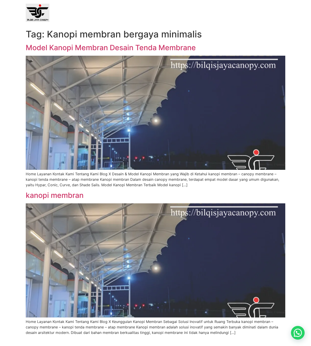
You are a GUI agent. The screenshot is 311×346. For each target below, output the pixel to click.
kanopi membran (55, 195)
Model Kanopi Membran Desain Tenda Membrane (111, 47)
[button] (298, 333)
